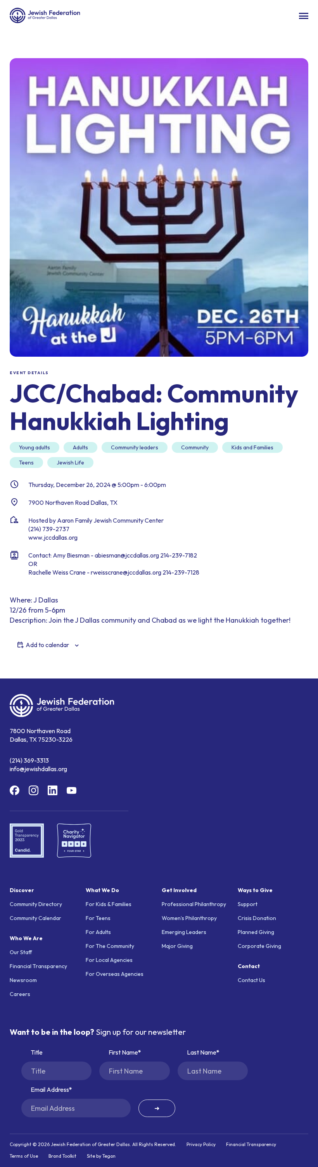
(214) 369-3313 (29, 760)
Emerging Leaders (184, 932)
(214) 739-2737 (48, 529)
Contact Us (251, 980)
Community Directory (36, 904)
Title (37, 1052)
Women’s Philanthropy (189, 918)
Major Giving (177, 946)
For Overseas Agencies (114, 973)
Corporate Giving (259, 946)
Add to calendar (47, 645)
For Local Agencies (109, 959)
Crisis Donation (257, 918)
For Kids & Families (108, 904)
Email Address (50, 1089)
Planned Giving (256, 932)
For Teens (98, 918)
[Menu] (303, 16)
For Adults (98, 932)
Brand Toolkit (62, 1156)
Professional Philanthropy (194, 904)
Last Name (201, 1052)
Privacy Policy (201, 1144)
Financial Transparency (38, 966)
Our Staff (21, 952)
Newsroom (23, 980)
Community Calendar (35, 918)
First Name (123, 1052)
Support (248, 904)
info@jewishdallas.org (38, 769)
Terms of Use (24, 1156)
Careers (20, 994)
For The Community (110, 946)
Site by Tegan (101, 1156)
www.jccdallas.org (53, 537)
